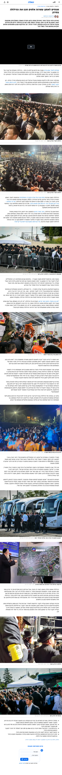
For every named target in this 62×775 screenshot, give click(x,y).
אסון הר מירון (29, 739)
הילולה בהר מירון (51, 739)
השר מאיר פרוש (39, 211)
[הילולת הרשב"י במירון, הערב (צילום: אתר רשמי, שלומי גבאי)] (31, 169)
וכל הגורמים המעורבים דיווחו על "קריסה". (27, 222)
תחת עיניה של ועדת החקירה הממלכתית (32, 197)
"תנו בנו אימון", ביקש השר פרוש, (49, 301)
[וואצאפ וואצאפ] (8, 2)
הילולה (57, 739)
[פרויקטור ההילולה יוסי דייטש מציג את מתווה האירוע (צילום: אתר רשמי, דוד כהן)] (31, 564)
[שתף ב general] (4, 2)
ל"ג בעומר (34, 739)
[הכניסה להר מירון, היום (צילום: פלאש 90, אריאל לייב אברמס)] (31, 692)
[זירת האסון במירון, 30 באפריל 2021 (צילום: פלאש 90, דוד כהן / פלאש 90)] (31, 334)
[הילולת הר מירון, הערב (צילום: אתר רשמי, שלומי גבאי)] (31, 641)
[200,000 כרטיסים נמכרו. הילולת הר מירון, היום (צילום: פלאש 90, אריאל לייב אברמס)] (31, 251)
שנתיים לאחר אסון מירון (51, 70)
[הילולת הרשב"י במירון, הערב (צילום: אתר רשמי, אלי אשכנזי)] (31, 118)
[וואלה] (31, 2)
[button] (54, 2)
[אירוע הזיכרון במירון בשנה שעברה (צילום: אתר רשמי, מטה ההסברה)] (31, 429)
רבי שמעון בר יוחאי (42, 739)
